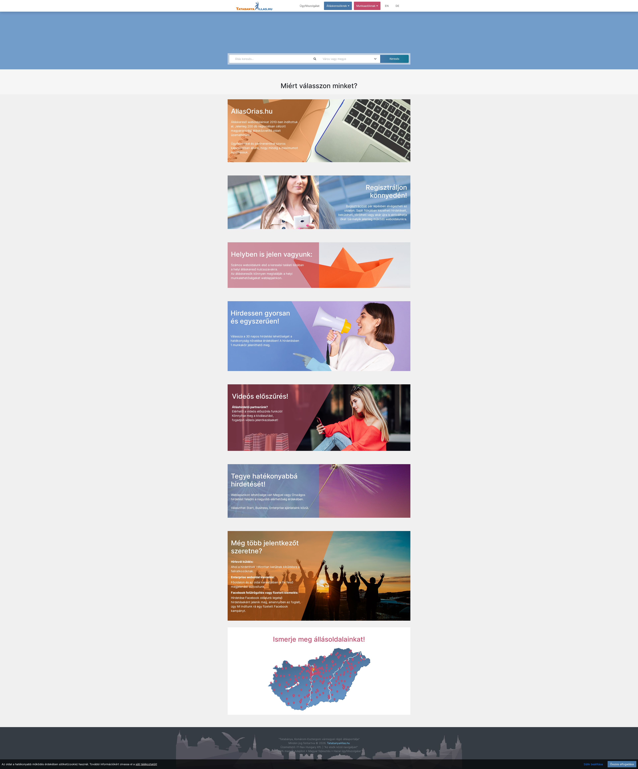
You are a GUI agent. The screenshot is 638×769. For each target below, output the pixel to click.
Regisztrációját (356, 206)
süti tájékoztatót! (146, 764)
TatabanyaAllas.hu (338, 743)
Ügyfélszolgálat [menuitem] (309, 5)
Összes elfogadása (622, 764)
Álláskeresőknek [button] (337, 5)
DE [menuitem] (397, 5)
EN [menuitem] (387, 5)
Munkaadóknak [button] (366, 5)
